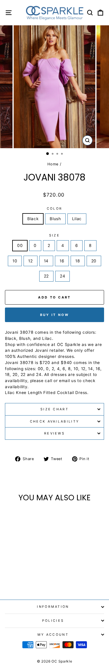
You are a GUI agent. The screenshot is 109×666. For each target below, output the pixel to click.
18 (77, 261)
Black (33, 218)
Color (54, 208)
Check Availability (54, 421)
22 (46, 276)
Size (54, 235)
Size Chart (54, 409)
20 (94, 261)
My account (53, 635)
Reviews (54, 433)
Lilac (77, 218)
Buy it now (54, 315)
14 (46, 261)
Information (53, 607)
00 (20, 245)
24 (62, 276)
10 (14, 261)
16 (62, 261)
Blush (55, 218)
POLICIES (53, 621)
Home (52, 164)
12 (30, 261)
